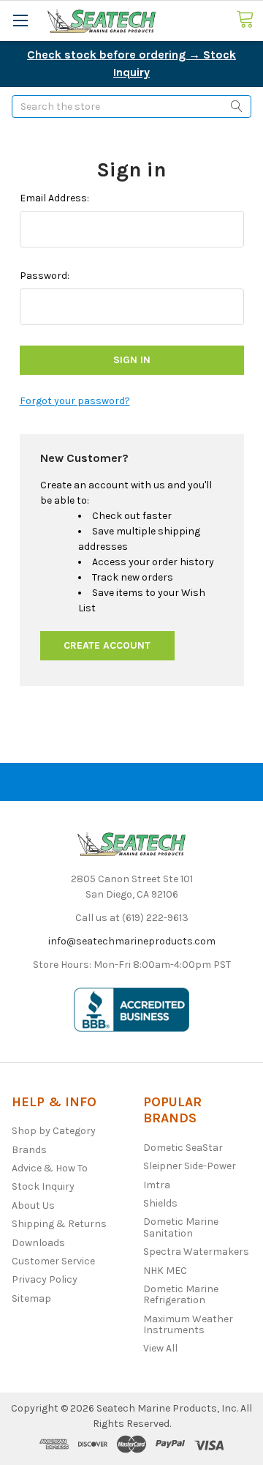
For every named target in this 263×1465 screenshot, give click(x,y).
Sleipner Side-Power (189, 1166)
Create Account (107, 645)
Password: (44, 275)
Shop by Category (54, 1131)
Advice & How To (50, 1168)
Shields (160, 1203)
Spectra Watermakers (196, 1251)
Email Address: (54, 198)
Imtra (156, 1185)
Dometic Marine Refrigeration (180, 1294)
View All (160, 1348)
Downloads (38, 1243)
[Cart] (249, 20)
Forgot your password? (75, 401)
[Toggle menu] (20, 20)
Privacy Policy (44, 1279)
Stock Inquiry (43, 1186)
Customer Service (53, 1261)
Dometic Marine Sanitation (180, 1227)
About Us (33, 1205)
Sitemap (31, 1298)
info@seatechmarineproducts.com (132, 941)
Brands (29, 1150)
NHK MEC (165, 1270)
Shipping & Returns (59, 1224)
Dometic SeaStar (183, 1147)
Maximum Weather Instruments (188, 1324)
